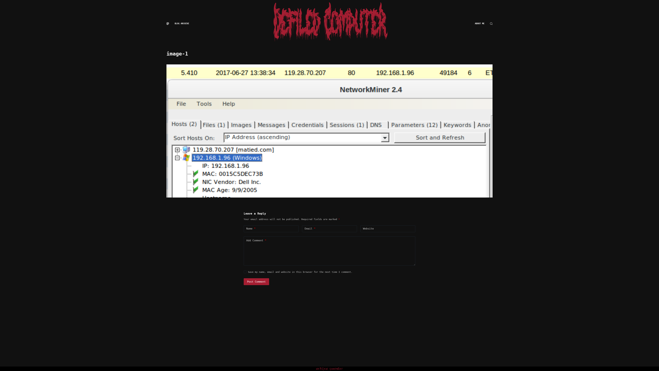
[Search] (491, 23)
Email (310, 228)
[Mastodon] (167, 23)
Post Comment (256, 281)
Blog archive (182, 23)
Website (368, 228)
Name (251, 228)
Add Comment (256, 240)
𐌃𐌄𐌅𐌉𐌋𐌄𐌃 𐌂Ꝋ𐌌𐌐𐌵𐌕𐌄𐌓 (329, 368)
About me (479, 23)
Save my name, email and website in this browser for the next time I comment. (300, 272)
